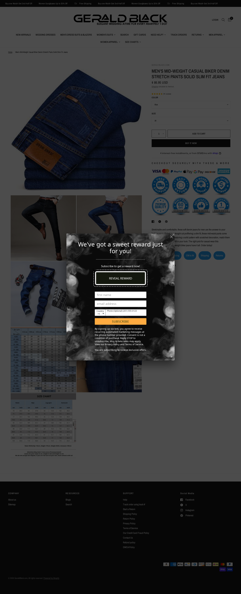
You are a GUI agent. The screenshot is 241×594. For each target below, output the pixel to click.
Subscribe (120, 321)
